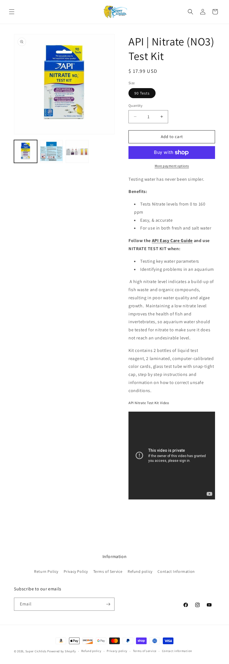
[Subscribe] (108, 604)
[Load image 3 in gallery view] (77, 151)
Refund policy (140, 571)
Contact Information (176, 571)
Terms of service (144, 651)
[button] (12, 12)
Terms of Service (108, 571)
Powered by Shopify (61, 651)
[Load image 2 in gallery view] (51, 151)
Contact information (177, 651)
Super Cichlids (36, 651)
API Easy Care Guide (172, 240)
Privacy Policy (76, 571)
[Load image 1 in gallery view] (25, 151)
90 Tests (142, 93)
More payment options (172, 166)
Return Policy (46, 571)
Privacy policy (117, 651)
